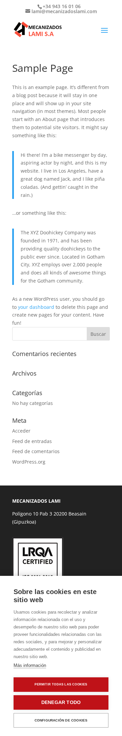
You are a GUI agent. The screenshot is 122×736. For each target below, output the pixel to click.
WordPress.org (28, 462)
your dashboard (36, 307)
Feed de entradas (32, 441)
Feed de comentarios (36, 451)
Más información (30, 665)
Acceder (21, 431)
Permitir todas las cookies (61, 684)
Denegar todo (61, 702)
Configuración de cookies (61, 720)
